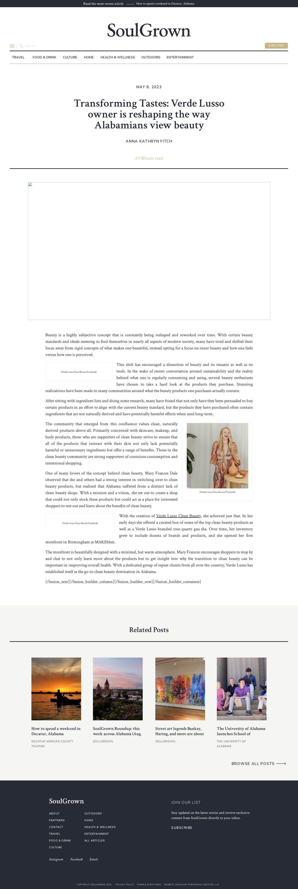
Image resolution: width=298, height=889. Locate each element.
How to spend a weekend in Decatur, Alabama (165, 4)
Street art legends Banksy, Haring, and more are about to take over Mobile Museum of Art (179, 736)
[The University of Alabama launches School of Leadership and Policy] (242, 689)
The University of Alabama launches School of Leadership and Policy (241, 734)
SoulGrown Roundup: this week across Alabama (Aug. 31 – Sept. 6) (117, 734)
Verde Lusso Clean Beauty (178, 516)
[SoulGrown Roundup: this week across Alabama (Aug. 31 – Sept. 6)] (118, 689)
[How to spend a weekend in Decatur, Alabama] (56, 689)
